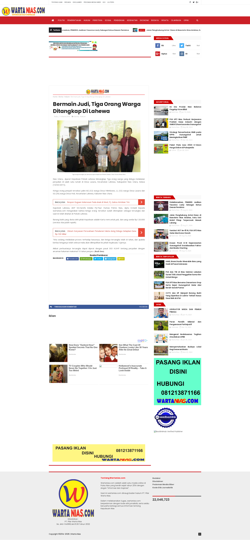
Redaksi (67, 2)
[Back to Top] (199, 534)
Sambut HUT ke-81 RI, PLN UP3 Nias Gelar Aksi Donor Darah (185, 231)
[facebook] (190, 2)
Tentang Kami (57, 2)
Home (55, 97)
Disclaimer (77, 2)
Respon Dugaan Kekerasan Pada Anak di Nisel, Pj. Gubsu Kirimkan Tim (98, 202)
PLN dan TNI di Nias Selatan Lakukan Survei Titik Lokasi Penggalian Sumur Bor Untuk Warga (183, 274)
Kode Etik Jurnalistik (162, 487)
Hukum (87, 20)
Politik (61, 20)
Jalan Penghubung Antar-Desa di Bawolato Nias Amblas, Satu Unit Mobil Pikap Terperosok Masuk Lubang (179, 30)
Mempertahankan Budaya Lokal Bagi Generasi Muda (185, 348)
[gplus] (197, 2)
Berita (126, 30)
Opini (186, 20)
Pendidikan (119, 20)
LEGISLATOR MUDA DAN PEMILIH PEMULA (185, 310)
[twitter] (193, 2)
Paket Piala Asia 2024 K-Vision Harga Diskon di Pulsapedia (185, 146)
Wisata (164, 20)
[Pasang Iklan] (98, 461)
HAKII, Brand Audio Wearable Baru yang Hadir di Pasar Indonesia (183, 262)
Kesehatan (132, 20)
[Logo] (73, 516)
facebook (143, 307)
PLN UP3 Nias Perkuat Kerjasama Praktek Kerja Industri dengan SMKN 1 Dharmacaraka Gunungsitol (185, 122)
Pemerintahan (74, 20)
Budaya (155, 20)
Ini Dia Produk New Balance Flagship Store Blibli (185, 108)
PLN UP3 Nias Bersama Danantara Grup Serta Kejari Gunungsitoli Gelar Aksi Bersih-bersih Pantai (183, 285)
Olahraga (176, 20)
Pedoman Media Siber (92, 2)
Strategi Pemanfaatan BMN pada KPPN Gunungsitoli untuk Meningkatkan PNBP (185, 135)
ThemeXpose (55, 536)
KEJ (104, 2)
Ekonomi (144, 20)
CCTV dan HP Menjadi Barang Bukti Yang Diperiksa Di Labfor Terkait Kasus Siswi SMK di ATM (183, 295)
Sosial (108, 20)
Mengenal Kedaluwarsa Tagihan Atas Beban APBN (185, 335)
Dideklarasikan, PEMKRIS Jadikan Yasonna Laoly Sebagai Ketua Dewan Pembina (77, 30)
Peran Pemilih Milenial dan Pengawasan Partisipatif (185, 323)
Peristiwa (97, 20)
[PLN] (73, 50)
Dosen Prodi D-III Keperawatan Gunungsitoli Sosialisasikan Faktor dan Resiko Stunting (185, 245)
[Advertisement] (99, 280)
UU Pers (110, 2)
